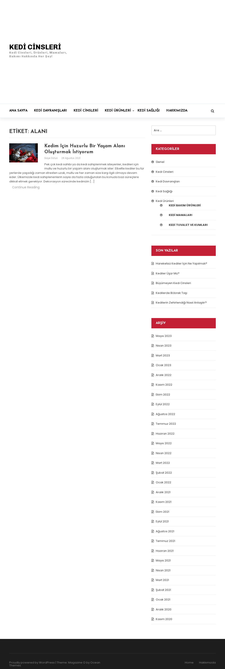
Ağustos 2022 (165, 414)
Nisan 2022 (163, 453)
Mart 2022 (163, 463)
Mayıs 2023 (164, 336)
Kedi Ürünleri (118, 110)
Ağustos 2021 (165, 531)
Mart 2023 (163, 355)
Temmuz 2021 (165, 541)
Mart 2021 (162, 580)
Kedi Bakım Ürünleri (185, 205)
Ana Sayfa (18, 110)
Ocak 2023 (163, 365)
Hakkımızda (176, 110)
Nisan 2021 (163, 570)
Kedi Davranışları (50, 110)
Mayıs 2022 (164, 443)
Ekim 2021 (162, 512)
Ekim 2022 (163, 394)
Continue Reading (26, 187)
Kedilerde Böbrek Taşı (171, 293)
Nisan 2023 (163, 345)
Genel (160, 162)
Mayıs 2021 (163, 560)
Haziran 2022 (165, 434)
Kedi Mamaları (180, 215)
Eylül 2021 (162, 521)
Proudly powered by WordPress (32, 662)
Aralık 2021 (163, 492)
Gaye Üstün (51, 158)
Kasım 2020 (164, 619)
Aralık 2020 (163, 609)
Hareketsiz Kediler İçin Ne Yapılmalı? (181, 263)
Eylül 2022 (163, 404)
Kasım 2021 (163, 502)
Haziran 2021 (165, 551)
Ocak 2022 (163, 482)
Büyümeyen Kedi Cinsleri (173, 283)
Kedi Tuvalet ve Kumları (188, 225)
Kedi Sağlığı (149, 110)
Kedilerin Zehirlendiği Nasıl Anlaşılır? (181, 302)
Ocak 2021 (163, 599)
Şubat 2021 (163, 590)
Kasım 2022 (164, 385)
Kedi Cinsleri (86, 110)
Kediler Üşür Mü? (168, 273)
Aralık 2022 (163, 375)
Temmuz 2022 (166, 424)
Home (189, 662)
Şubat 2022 (164, 473)
